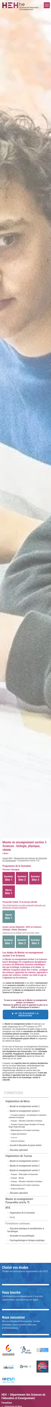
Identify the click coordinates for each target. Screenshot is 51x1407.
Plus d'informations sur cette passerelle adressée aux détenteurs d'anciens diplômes (23, 906)
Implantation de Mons (17, 1101)
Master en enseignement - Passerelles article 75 (19, 1200)
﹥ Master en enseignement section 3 (23, 1111)
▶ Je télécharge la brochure (25, 1014)
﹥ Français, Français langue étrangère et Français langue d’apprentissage (27, 1125)
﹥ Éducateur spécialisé (17, 1150)
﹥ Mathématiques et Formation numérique (24, 1130)
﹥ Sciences (13, 1137)
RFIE (7, 1207)
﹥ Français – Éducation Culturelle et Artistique (25, 1121)
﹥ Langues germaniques (18, 1134)
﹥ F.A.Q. (11, 1217)
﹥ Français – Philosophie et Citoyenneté (23, 1174)
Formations (13, 1093)
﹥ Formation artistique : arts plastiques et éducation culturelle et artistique (27, 1116)
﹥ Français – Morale (16, 1178)
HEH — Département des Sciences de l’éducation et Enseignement (23, 1396)
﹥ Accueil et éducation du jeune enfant (24, 1145)
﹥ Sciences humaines (17, 1141)
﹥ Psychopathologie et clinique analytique (26, 1240)
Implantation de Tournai (18, 1156)
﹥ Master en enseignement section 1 (23, 1161)
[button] (47, 5)
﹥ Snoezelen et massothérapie (20, 1235)
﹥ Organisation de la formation (21, 1212)
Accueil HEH (7, 858)
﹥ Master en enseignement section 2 (23, 1106)
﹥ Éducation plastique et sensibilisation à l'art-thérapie (25, 1230)
